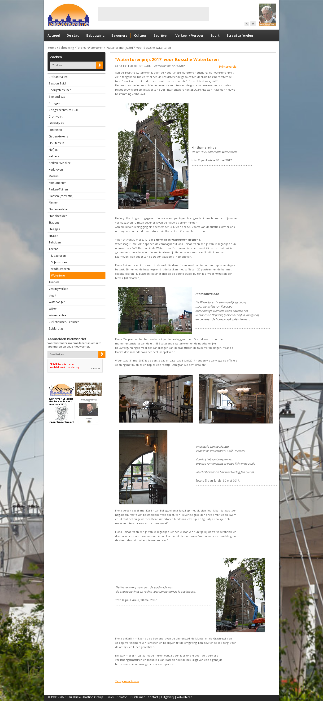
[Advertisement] (153, 14)
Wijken (53, 309)
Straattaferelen (240, 35)
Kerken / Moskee (60, 163)
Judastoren (58, 256)
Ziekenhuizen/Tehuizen (64, 322)
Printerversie (227, 67)
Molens (53, 176)
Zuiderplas (56, 328)
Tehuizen (55, 242)
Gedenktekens (58, 136)
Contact (153, 697)
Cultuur (140, 35)
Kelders (54, 156)
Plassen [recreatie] (61, 196)
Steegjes (54, 229)
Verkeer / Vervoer (189, 35)
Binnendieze (57, 97)
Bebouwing (95, 35)
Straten (53, 236)
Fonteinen (55, 130)
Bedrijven (161, 35)
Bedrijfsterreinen (60, 90)
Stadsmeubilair (59, 209)
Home (52, 48)
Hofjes (53, 150)
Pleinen (53, 203)
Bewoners (119, 35)
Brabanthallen (58, 77)
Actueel (54, 35)
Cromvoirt (55, 117)
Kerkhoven (56, 170)
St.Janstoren (59, 262)
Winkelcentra (57, 315)
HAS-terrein (56, 143)
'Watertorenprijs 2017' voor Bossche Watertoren (138, 48)
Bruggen (54, 103)
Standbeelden (58, 216)
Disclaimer (138, 697)
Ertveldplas (56, 123)
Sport (215, 35)
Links (110, 697)
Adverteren (184, 697)
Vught (52, 295)
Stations (54, 222)
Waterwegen (57, 302)
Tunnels (54, 282)
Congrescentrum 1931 (64, 110)
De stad (73, 35)
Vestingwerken (58, 289)
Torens (81, 48)
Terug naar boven (127, 681)
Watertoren (95, 48)
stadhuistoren (60, 269)
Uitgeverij (167, 697)
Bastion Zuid (57, 83)
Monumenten (57, 183)
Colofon (122, 697)
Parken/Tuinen (58, 189)
